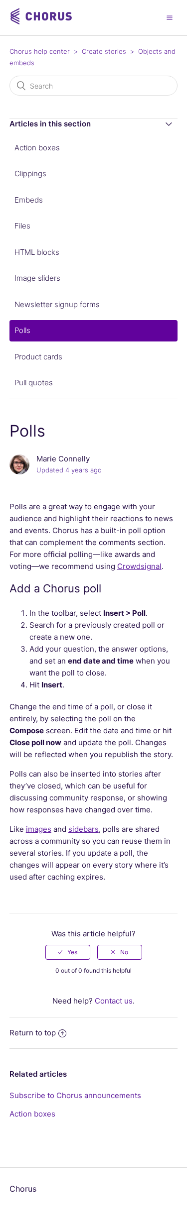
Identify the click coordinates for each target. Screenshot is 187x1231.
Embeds (28, 200)
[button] (170, 17)
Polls (22, 330)
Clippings (30, 173)
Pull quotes (33, 382)
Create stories (104, 51)
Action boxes (37, 147)
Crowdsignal (139, 566)
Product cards (38, 356)
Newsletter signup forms (57, 304)
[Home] (42, 22)
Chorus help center (39, 51)
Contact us (114, 1001)
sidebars (83, 829)
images (38, 829)
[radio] (67, 952)
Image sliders (37, 278)
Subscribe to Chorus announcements (75, 1095)
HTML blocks (36, 252)
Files (22, 225)
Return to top (32, 1032)
